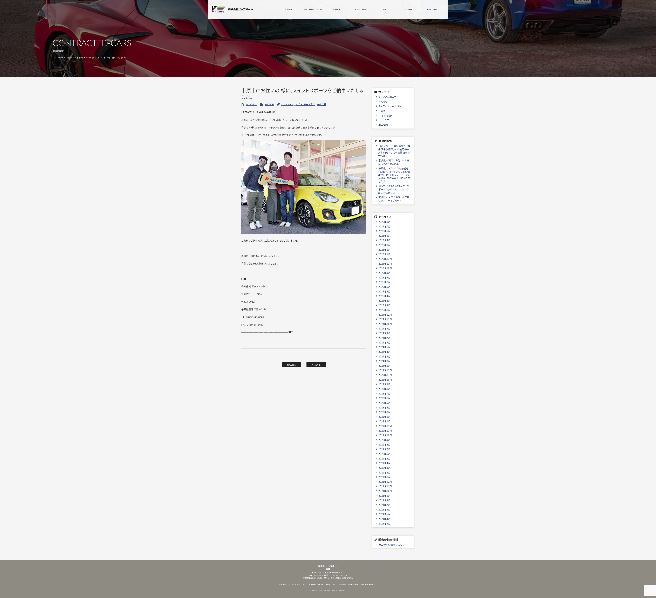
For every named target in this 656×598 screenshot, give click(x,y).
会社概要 (408, 9)
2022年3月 (384, 467)
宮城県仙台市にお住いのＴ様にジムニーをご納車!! (393, 199)
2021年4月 (384, 518)
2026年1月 (384, 254)
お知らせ (383, 101)
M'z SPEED (385, 115)
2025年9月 (384, 272)
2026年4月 (384, 240)
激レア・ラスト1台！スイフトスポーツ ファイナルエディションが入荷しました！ (393, 189)
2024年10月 (385, 323)
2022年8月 (384, 444)
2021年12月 (385, 481)
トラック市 (383, 120)
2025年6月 (384, 286)
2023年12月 (385, 370)
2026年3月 (384, 245)
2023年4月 (384, 407)
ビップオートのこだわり (313, 9)
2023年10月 (385, 379)
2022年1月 (384, 477)
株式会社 (321, 104)
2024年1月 (384, 365)
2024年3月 (384, 356)
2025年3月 (384, 300)
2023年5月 (384, 402)
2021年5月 (384, 514)
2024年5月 (384, 347)
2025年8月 (384, 277)
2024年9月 (384, 328)
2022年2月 (384, 472)
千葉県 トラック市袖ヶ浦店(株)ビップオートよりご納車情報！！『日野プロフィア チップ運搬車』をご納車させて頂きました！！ (394, 175)
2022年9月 (384, 439)
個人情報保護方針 (368, 584)
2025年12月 (385, 258)
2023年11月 (385, 374)
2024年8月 (384, 333)
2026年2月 (384, 249)
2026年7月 (384, 226)
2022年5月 (384, 458)
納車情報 (269, 104)
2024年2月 (384, 361)
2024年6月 (384, 342)
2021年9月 (384, 495)
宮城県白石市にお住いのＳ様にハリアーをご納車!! (393, 162)
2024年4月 (384, 351)
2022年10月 (385, 435)
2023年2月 (384, 416)
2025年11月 (385, 263)
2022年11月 (385, 430)
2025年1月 (384, 310)
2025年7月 (384, 282)
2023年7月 (384, 393)
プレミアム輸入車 (387, 96)
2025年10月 (385, 268)
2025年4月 (384, 296)
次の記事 (316, 364)
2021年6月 (384, 509)
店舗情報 (288, 9)
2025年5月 (384, 291)
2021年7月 (384, 504)
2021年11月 (385, 486)
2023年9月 (384, 384)
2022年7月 (384, 449)
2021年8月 (384, 500)
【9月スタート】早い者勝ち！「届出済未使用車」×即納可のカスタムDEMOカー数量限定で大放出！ (394, 150)
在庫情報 (336, 9)
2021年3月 (384, 523)
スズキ (381, 110)
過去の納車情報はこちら (391, 544)
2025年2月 (384, 305)
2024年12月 (385, 314)
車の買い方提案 (360, 9)
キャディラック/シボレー (391, 106)
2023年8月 (384, 388)
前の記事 (291, 364)
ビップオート (287, 104)
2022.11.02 (251, 104)
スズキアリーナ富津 (305, 104)
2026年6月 (384, 231)
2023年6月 (384, 398)
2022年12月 (385, 426)
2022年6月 (384, 453)
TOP (54, 57)
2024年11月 (385, 319)
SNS (384, 9)
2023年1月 (384, 421)
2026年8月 (384, 221)
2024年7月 (384, 337)
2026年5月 (384, 235)
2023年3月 (384, 412)
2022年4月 (384, 463)
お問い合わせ (432, 9)
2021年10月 (385, 490)
